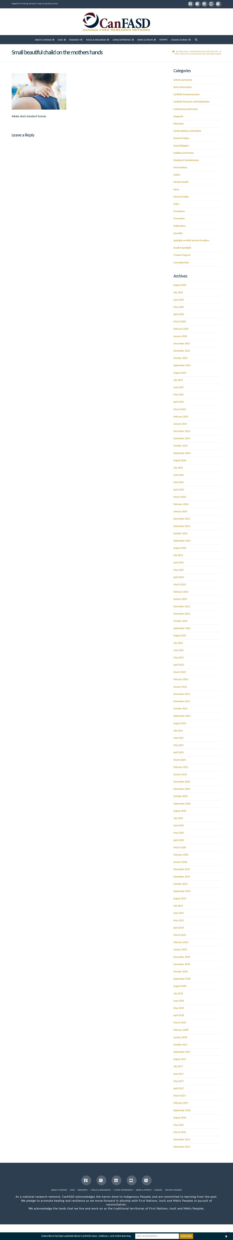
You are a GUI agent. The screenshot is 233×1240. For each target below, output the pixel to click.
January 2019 (180, 949)
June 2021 (178, 738)
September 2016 (181, 1110)
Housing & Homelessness (186, 160)
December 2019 (181, 869)
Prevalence (179, 211)
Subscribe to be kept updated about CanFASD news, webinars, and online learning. (86, 1236)
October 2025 (180, 358)
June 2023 (178, 562)
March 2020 (179, 847)
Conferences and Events (185, 109)
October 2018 (180, 971)
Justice (176, 175)
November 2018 (181, 964)
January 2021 (180, 774)
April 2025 (178, 402)
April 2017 (178, 1088)
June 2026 (178, 300)
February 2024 (180, 504)
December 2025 (181, 343)
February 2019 (180, 942)
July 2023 (178, 555)
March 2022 (179, 672)
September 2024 (181, 453)
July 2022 (178, 643)
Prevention (179, 218)
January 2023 (180, 599)
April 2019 (178, 928)
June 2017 (178, 1074)
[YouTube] (211, 4)
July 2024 (178, 467)
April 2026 (178, 314)
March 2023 (179, 584)
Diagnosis (178, 116)
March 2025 (179, 409)
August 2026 (179, 285)
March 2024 (179, 497)
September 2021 (181, 716)
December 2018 (181, 957)
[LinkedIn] (205, 4)
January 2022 (180, 687)
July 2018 (178, 993)
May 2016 (178, 1125)
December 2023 (181, 519)
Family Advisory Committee (187, 131)
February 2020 (180, 854)
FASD (72, 1190)
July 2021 (178, 730)
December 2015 (181, 1139)
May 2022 (178, 657)
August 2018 (179, 986)
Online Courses (173, 1190)
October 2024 (180, 445)
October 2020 (180, 796)
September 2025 (181, 365)
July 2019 (178, 906)
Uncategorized (181, 262)
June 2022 (178, 650)
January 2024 (180, 511)
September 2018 (181, 979)
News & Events (143, 1190)
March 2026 (179, 321)
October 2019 (180, 884)
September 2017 (181, 1052)
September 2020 (181, 803)
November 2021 (181, 701)
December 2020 (181, 781)
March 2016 (179, 1132)
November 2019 (181, 876)
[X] (198, 4)
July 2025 (178, 380)
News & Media (181, 197)
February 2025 (180, 416)
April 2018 (178, 1015)
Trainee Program (182, 255)
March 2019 (179, 935)
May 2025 (178, 394)
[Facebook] (191, 4)
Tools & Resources (101, 1190)
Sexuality (178, 233)
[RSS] (218, 4)
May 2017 (178, 1081)
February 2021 (180, 767)
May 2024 (178, 482)
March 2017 (179, 1095)
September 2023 (181, 541)
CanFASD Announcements (186, 94)
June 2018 (178, 1001)
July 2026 (178, 292)
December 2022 (181, 606)
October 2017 (180, 1044)
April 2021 (178, 752)
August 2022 (179, 635)
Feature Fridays (181, 138)
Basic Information (182, 87)
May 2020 (178, 833)
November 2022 (181, 614)
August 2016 (179, 1117)
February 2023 (180, 592)
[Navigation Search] (196, 39)
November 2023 (181, 526)
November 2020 (181, 789)
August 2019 (179, 898)
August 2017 (179, 1059)
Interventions (180, 167)
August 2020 (179, 811)
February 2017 (180, 1103)
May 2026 (178, 307)
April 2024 (178, 489)
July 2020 (178, 818)
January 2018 (180, 1037)
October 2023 (180, 533)
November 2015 (181, 1147)
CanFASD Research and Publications (191, 101)
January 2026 (180, 336)
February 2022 (180, 679)
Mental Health (180, 182)
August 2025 (179, 373)
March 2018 (179, 1022)
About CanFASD (59, 1190)
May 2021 (178, 745)
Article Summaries (182, 80)
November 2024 (181, 438)
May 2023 (178, 570)
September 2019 (181, 891)
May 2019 (178, 920)
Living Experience (123, 1190)
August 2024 (179, 460)
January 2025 (180, 424)
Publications (179, 226)
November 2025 (181, 351)
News (176, 189)
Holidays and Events (183, 153)
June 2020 (178, 825)
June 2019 (178, 913)
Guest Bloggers (181, 145)
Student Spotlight (182, 248)
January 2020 (180, 862)
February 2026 (180, 329)
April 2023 (178, 577)
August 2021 (179, 723)
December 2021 (181, 694)
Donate (158, 1190)
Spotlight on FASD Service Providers (191, 240)
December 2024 (181, 431)
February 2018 (180, 1030)
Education (178, 123)
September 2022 (181, 628)
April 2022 (178, 665)
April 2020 (178, 840)
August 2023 (179, 548)
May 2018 (178, 1008)
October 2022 (180, 621)
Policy (176, 204)
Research (83, 1190)
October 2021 (180, 708)
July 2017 (178, 1066)
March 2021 (179, 760)
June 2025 (178, 387)
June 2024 (178, 475)
